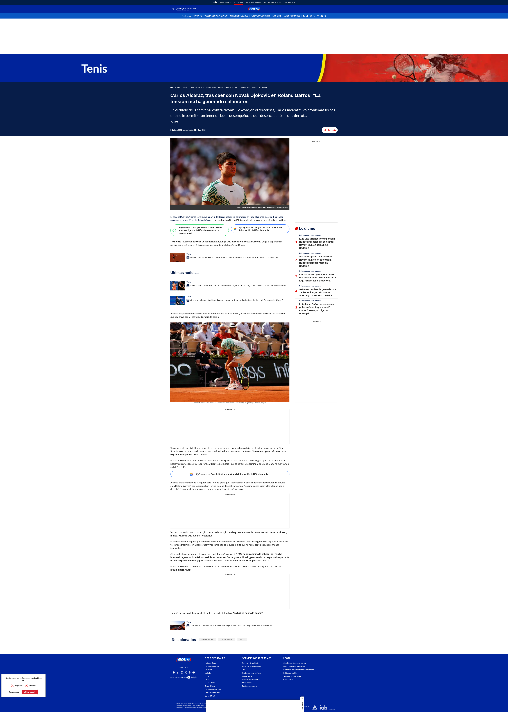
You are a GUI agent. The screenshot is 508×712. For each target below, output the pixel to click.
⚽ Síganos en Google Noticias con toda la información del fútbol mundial (232, 474)
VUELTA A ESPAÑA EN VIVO (216, 16)
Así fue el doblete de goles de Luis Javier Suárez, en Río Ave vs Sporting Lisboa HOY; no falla (317, 292)
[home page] (215, 2)
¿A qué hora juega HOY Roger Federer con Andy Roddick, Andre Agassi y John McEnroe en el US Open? (236, 300)
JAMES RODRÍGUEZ (292, 16)
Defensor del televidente (251, 666)
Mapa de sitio (247, 683)
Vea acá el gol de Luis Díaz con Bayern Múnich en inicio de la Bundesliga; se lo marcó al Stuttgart (315, 261)
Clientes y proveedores (251, 679)
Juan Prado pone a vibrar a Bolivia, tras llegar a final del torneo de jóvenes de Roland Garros (231, 625)
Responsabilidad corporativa (294, 666)
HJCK (207, 676)
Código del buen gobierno (251, 673)
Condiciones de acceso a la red (294, 663)
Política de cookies (290, 673)
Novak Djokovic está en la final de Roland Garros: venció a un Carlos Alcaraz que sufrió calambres (234, 257)
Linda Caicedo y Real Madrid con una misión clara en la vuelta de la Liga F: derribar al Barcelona (317, 277)
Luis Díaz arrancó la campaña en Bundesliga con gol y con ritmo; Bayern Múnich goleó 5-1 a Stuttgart (317, 243)
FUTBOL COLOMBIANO (260, 16)
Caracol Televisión (212, 666)
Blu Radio (208, 670)
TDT (244, 670)
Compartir (332, 130)
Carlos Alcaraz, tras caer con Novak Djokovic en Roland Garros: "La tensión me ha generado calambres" (229, 87)
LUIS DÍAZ (277, 16)
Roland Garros (207, 639)
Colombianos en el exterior (310, 235)
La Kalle (208, 673)
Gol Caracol (238, 2)
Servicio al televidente (250, 663)
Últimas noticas (225, 2)
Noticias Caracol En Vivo (273, 2)
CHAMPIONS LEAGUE (239, 16)
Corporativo (287, 679)
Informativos (290, 2)
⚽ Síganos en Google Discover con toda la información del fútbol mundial (260, 229)
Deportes (18, 685)
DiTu (206, 679)
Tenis (185, 87)
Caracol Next (210, 696)
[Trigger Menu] (172, 9)
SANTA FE (198, 16)
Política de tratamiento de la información (298, 670)
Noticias (32, 685)
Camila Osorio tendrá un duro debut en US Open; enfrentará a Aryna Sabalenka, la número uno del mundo (238, 285)
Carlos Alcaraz (227, 639)
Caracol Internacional (213, 689)
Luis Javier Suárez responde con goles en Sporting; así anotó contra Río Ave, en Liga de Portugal (317, 309)
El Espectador (210, 683)
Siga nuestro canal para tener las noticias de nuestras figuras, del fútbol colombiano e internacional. (200, 230)
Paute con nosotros (249, 686)
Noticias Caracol (211, 663)
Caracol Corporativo (212, 693)
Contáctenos (247, 676)
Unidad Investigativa (253, 2)
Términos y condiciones (292, 676)
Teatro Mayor (210, 686)
